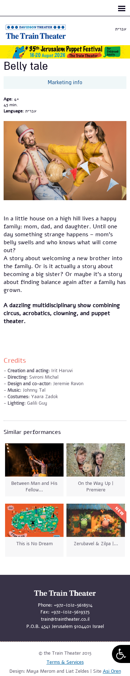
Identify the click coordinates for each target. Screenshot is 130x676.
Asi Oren (112, 671)
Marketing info (65, 82)
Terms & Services (65, 662)
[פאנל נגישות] (121, 654)
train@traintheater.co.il (65, 619)
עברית (120, 29)
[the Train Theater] (43, 39)
